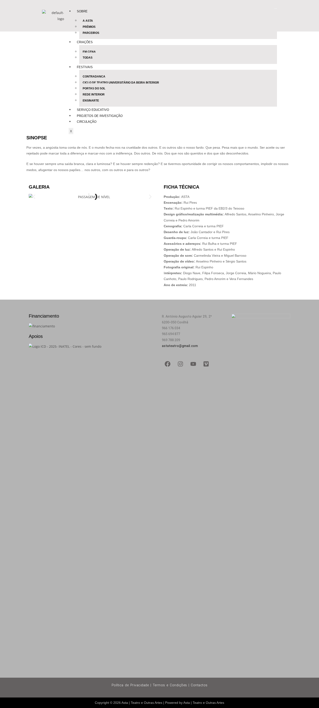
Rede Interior (94, 94)
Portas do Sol (94, 88)
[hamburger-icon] (275, 8)
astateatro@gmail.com (180, 346)
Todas (87, 57)
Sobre (82, 11)
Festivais (85, 67)
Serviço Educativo (93, 110)
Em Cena (89, 51)
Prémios (89, 26)
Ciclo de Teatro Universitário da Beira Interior (121, 82)
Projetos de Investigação (100, 116)
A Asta (88, 20)
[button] (34, 197)
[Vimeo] (206, 364)
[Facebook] (168, 364)
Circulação (86, 121)
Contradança (94, 76)
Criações (85, 42)
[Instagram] (180, 364)
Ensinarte (91, 100)
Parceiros (91, 33)
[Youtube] (193, 364)
